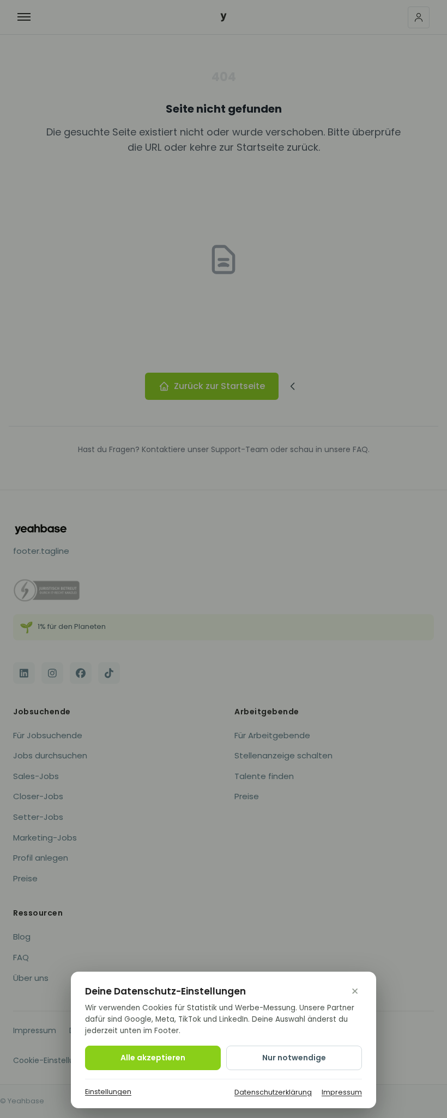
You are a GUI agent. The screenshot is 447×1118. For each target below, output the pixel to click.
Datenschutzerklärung (273, 1092)
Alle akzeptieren (152, 1057)
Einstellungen (108, 1091)
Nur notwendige (294, 1057)
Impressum (342, 1092)
